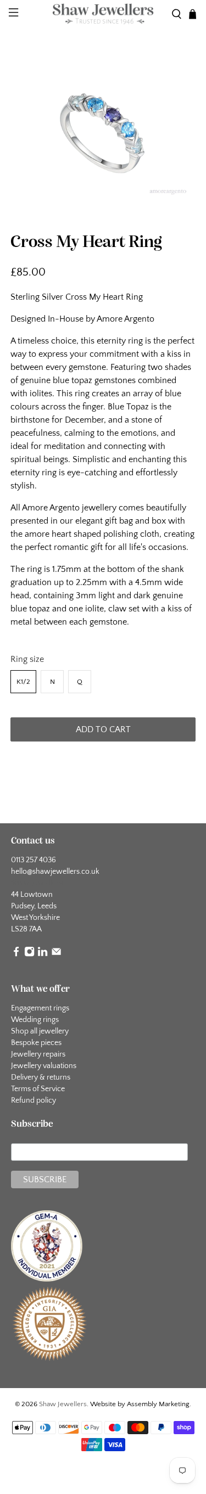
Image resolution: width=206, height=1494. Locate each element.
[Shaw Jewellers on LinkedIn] (42, 954)
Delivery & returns (40, 1077)
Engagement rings (40, 1008)
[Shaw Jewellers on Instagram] (29, 954)
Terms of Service (38, 1089)
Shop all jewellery (40, 1031)
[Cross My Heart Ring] (102, 130)
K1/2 (23, 682)
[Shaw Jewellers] (103, 14)
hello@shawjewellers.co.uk (55, 871)
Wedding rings (35, 1019)
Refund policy (33, 1100)
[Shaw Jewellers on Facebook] (16, 954)
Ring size (27, 659)
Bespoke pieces (36, 1042)
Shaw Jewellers (63, 1404)
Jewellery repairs (38, 1054)
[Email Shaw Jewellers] (56, 954)
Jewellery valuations (43, 1065)
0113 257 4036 (33, 860)
